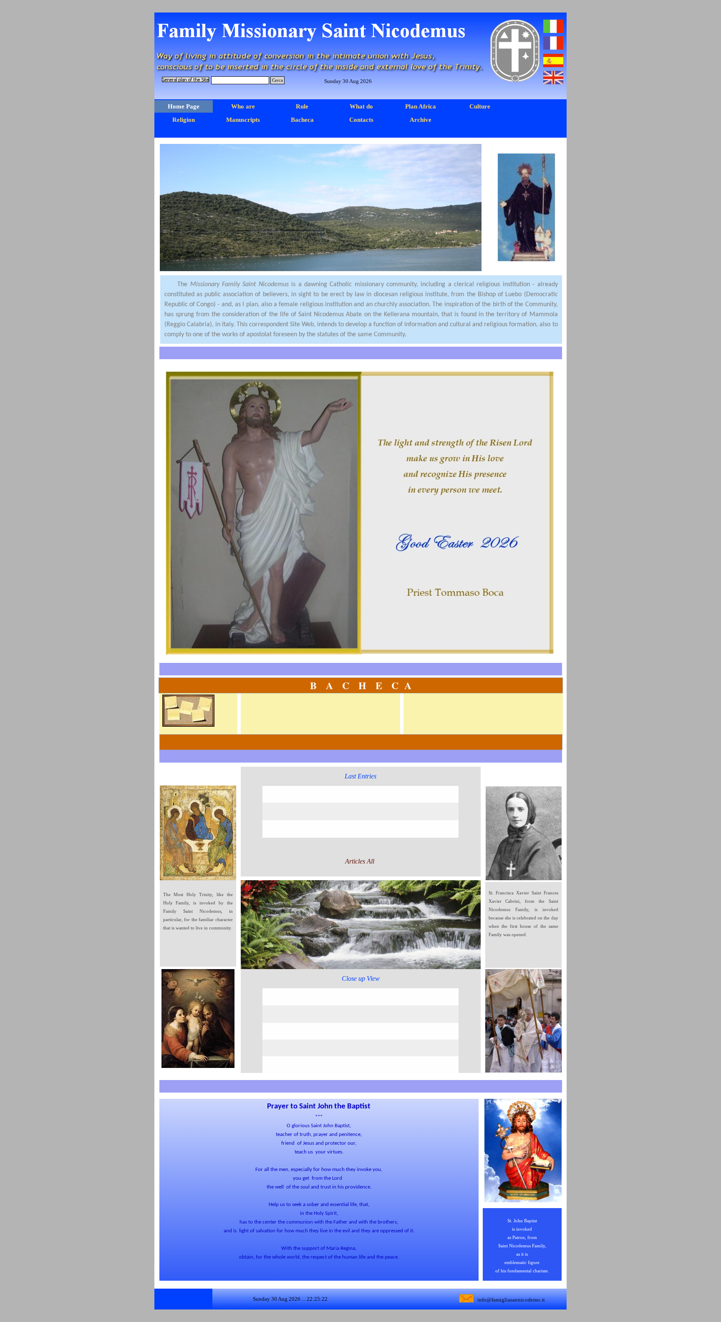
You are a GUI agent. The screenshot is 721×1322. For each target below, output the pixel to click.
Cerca (277, 80)
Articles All (360, 861)
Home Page (183, 106)
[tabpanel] (361, 310)
